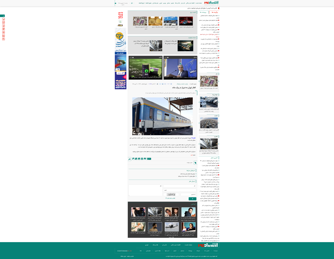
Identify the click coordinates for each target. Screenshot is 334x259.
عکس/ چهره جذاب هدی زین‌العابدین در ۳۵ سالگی (204, 8)
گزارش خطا (145, 159)
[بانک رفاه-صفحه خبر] (120, 80)
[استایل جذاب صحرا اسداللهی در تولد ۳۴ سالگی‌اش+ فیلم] (188, 227)
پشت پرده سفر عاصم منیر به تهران (210, 60)
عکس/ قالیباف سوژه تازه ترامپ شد (209, 25)
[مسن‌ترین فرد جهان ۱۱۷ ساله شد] (137, 227)
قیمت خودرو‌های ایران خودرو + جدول (171, 28)
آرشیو (175, 251)
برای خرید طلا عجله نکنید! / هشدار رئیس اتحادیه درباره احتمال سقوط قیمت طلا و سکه (209, 186)
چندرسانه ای (155, 3)
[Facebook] (136, 159)
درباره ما (216, 251)
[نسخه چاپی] (157, 84)
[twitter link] (3, 29)
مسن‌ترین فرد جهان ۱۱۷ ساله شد (137, 233)
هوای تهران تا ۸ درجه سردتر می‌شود (186, 176)
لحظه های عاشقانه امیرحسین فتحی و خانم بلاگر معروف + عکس (171, 220)
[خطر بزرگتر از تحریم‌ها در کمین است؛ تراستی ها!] (185, 46)
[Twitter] (133, 159)
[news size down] (165, 84)
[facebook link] (3, 26)
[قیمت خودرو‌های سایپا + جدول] (186, 21)
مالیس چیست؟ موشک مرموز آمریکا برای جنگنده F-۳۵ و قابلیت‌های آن (141, 43)
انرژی (160, 3)
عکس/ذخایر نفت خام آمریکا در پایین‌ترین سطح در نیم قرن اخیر (146, 77)
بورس (164, 3)
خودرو (172, 3)
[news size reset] (168, 84)
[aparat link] (3, 32)
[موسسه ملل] (120, 63)
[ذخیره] (162, 83)
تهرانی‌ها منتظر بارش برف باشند (187, 174)
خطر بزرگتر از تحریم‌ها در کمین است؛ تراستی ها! (170, 42)
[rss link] (3, 39)
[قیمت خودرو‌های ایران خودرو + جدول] (170, 21)
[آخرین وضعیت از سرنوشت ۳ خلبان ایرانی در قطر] (180, 69)
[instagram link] (3, 22)
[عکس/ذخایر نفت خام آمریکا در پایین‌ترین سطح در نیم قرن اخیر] (145, 69)
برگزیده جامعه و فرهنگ (182, 84)
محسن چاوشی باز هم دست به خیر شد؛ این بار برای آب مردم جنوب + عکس (188, 220)
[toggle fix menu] (2, 16)
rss (141, 251)
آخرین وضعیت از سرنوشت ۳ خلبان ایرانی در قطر (184, 77)
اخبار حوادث (189, 163)
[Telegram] (139, 159)
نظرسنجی (148, 251)
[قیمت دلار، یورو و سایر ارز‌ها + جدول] (140, 21)
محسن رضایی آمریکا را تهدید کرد (210, 51)
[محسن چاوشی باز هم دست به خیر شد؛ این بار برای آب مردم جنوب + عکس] (188, 212)
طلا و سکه (177, 3)
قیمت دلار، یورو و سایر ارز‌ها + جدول (141, 28)
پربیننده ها (203, 12)
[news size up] (171, 84)
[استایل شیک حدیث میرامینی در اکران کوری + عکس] (137, 212)
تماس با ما (206, 251)
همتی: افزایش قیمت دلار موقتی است (209, 27)
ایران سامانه (123, 256)
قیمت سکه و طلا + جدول (157, 27)
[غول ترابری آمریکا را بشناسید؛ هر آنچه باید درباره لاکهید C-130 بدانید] (171, 227)
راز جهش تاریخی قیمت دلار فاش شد (209, 49)
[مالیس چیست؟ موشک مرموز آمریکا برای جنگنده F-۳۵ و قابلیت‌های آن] (156, 46)
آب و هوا (167, 251)
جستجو (182, 251)
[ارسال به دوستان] (160, 84)
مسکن (168, 3)
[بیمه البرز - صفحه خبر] (120, 19)
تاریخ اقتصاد (141, 3)
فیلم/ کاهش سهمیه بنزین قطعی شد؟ (209, 58)
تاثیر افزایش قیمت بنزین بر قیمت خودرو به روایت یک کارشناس (209, 110)
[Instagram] (142, 159)
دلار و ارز (183, 3)
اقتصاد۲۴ (193, 138)
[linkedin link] (3, 36)
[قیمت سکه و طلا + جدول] (155, 21)
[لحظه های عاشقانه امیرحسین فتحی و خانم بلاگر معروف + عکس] (171, 212)
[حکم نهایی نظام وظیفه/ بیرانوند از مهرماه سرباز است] (154, 227)
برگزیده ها (215, 12)
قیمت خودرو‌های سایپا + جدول (186, 27)
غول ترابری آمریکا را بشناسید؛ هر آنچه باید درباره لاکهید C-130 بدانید (171, 235)
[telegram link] (3, 19)
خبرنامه (198, 251)
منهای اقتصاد (148, 3)
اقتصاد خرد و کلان (190, 3)
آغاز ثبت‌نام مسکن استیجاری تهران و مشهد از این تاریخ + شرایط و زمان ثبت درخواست (210, 217)
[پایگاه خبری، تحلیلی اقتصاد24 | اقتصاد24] (208, 3)
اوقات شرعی (157, 251)
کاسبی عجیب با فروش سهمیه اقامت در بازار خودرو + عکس (209, 131)
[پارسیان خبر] (120, 41)
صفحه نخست (199, 3)
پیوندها (190, 251)
